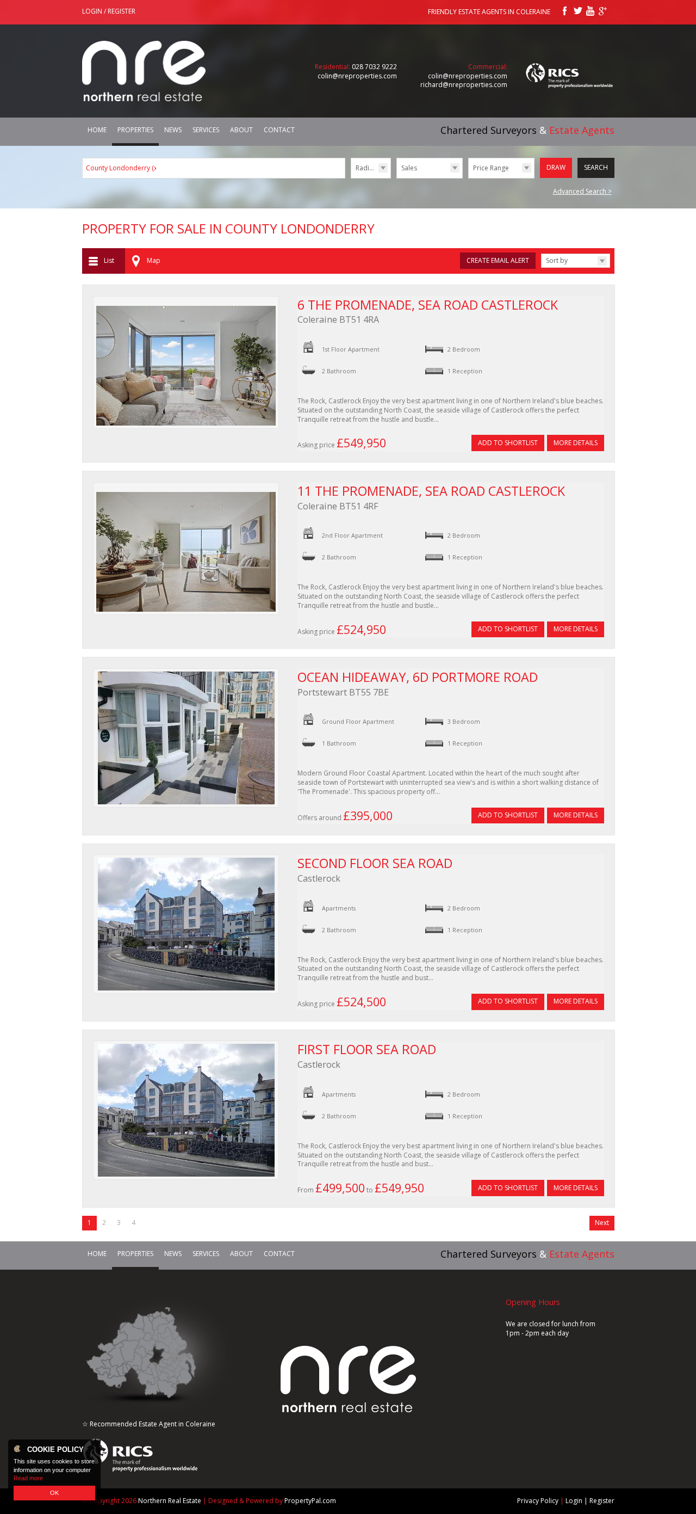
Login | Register (590, 1500)
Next (602, 1222)
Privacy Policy (537, 1500)
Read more (28, 1478)
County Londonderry (122, 168)
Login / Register (108, 11)
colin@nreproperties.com (357, 76)
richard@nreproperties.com (463, 84)
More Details (576, 442)
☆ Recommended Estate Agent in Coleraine (148, 1424)
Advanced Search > (582, 191)
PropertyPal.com (310, 1500)
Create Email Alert (498, 260)
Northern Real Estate (169, 1500)
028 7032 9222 (374, 66)
